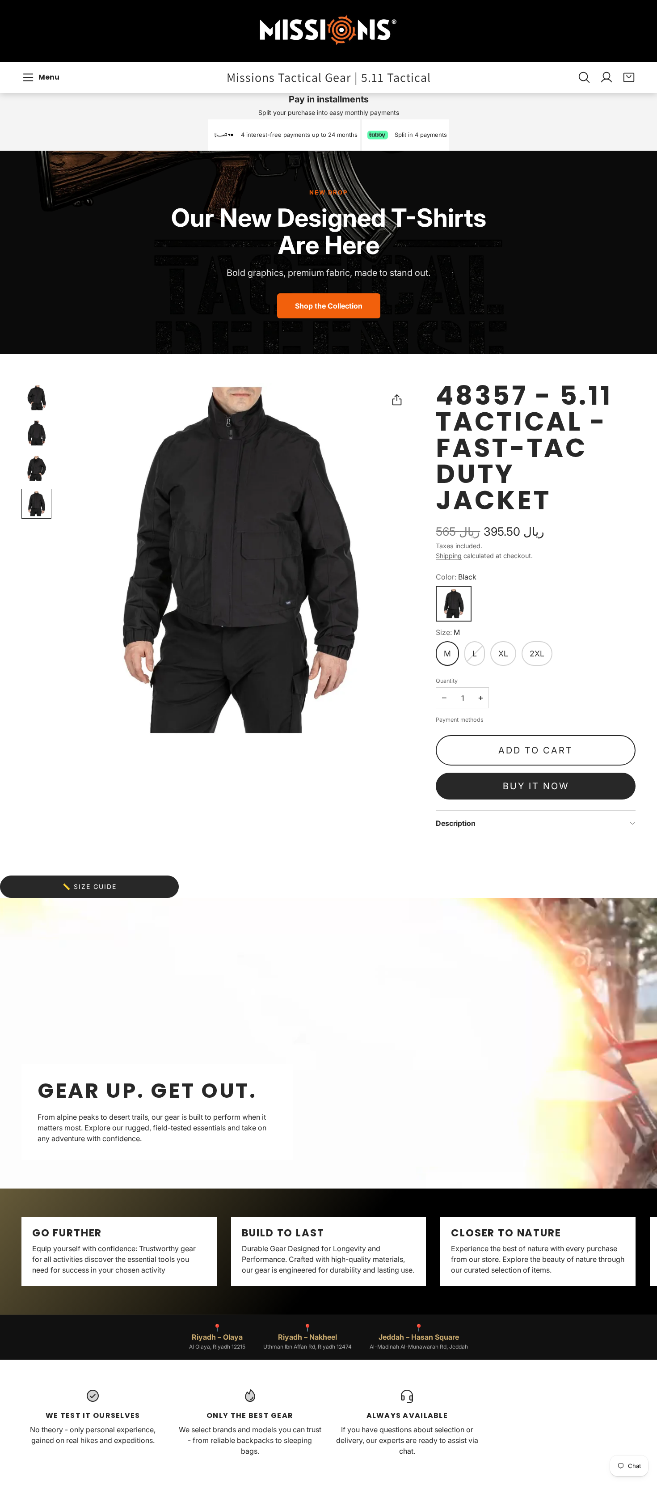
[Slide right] (635, 1251)
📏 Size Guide (90, 886)
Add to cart (535, 750)
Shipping (449, 555)
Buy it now (536, 786)
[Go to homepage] (328, 31)
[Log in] (606, 77)
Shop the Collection (328, 305)
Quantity (447, 680)
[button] (42, 77)
